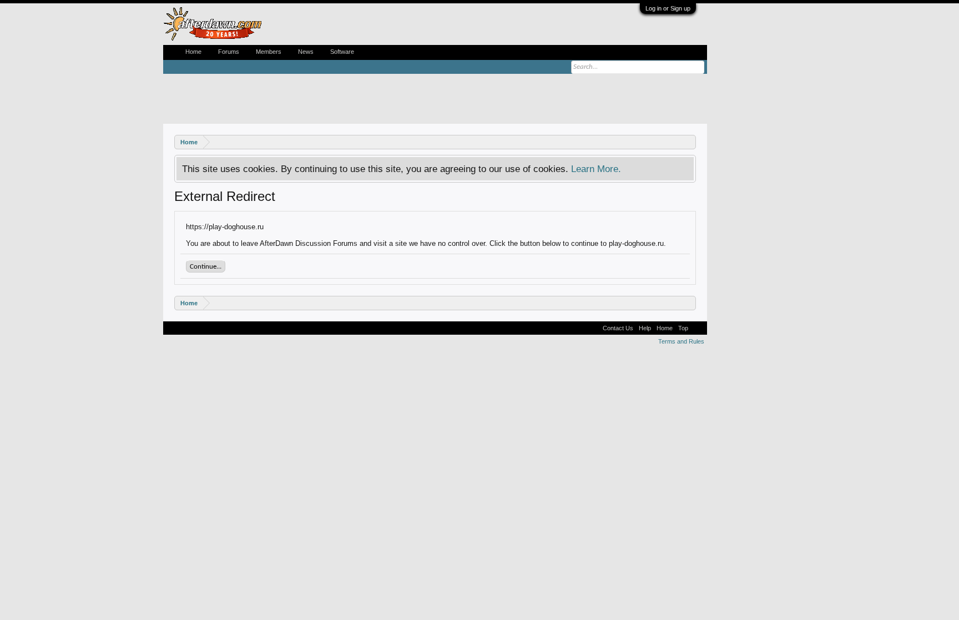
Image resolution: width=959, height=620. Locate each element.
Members (268, 51)
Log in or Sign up (667, 8)
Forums (228, 51)
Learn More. (596, 168)
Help (645, 328)
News (306, 51)
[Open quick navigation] (689, 141)
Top (683, 328)
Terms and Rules (681, 341)
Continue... (205, 266)
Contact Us (618, 328)
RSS (697, 328)
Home (193, 51)
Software (342, 51)
